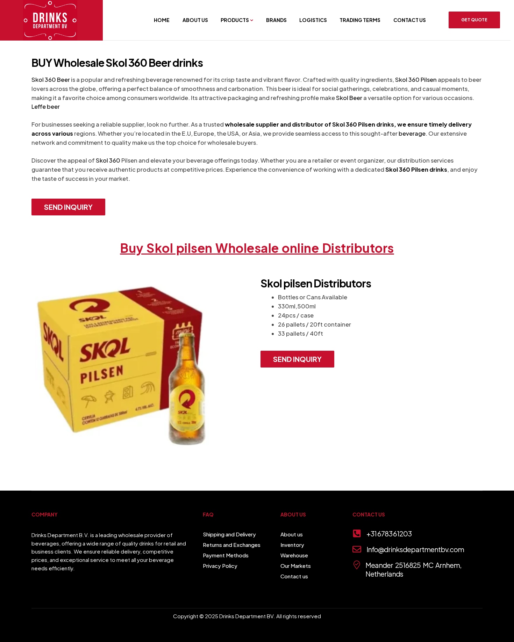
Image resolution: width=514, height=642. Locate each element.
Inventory (292, 544)
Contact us (294, 576)
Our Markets (295, 565)
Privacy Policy (220, 565)
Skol (338, 124)
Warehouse (294, 555)
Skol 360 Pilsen (416, 79)
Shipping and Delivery (229, 534)
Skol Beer (349, 97)
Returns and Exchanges (231, 544)
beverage (412, 133)
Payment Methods (226, 555)
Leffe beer (45, 106)
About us (291, 534)
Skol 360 (108, 160)
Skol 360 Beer (50, 79)
